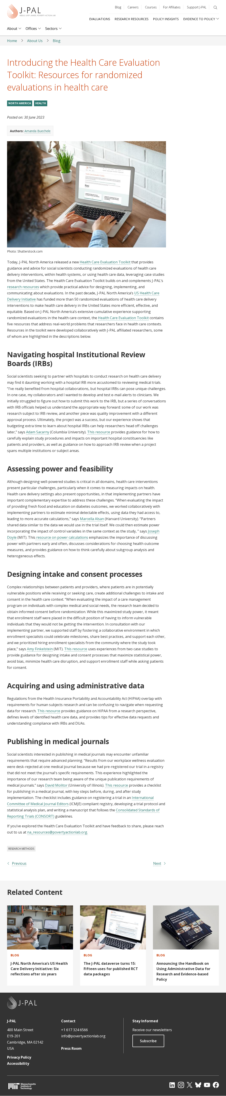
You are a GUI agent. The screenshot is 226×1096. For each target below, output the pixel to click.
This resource (99, 432)
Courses (151, 7)
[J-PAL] (31, 12)
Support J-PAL (196, 7)
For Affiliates (172, 7)
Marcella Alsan (92, 518)
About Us (35, 40)
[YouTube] (207, 1085)
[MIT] (22, 1086)
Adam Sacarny (37, 432)
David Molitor (56, 785)
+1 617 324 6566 (74, 1029)
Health (40, 103)
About (12, 29)
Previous (19, 863)
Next (157, 863)
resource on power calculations (61, 537)
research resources (23, 286)
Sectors (51, 29)
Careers (133, 7)
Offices (31, 29)
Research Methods (21, 849)
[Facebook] (216, 1085)
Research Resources (132, 19)
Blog (118, 7)
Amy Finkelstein (40, 648)
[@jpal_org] (181, 1085)
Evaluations (99, 19)
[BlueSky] (198, 1085)
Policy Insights (166, 19)
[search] (215, 7)
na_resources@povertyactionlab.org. (57, 832)
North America (19, 103)
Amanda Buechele (37, 131)
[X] (189, 1085)
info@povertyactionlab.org (83, 1036)
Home (12, 40)
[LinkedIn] (172, 1085)
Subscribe (148, 1040)
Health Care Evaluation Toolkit (105, 262)
